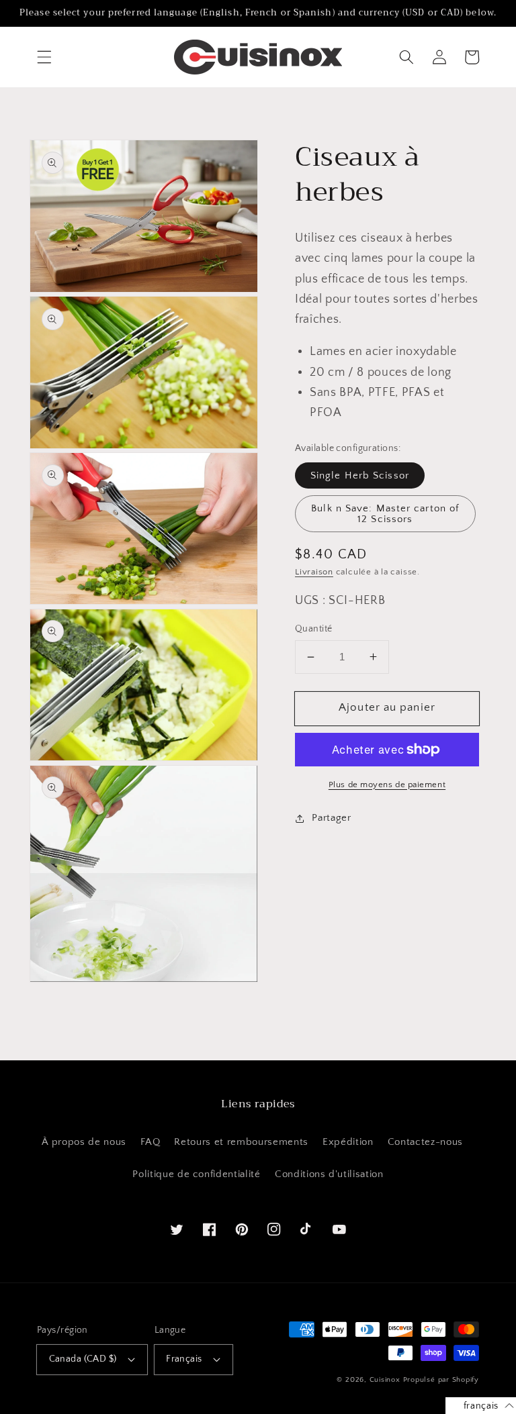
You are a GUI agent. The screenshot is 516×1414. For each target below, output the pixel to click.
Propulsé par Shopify (441, 1380)
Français (184, 1359)
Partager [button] (331, 817)
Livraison (314, 571)
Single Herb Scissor (359, 475)
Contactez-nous (425, 1142)
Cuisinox (385, 1380)
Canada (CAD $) (83, 1359)
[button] (44, 57)
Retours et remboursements (241, 1142)
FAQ (150, 1142)
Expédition (348, 1142)
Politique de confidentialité (196, 1174)
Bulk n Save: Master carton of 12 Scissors (385, 513)
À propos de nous (84, 1142)
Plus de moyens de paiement (387, 784)
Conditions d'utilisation (329, 1174)
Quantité (314, 628)
